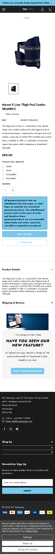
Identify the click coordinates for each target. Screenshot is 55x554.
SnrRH (9, 166)
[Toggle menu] (3, 9)
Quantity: (6, 183)
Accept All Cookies (27, 549)
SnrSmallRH (11, 174)
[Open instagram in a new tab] (10, 429)
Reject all (27, 543)
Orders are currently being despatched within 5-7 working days (27, 3)
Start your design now (27, 371)
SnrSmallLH (11, 178)
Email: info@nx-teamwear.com (19, 421)
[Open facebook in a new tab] (4, 429)
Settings (27, 537)
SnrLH (8, 170)
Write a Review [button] (12, 114)
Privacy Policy (32, 531)
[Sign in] (42, 9)
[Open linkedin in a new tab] (17, 429)
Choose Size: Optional (13, 161)
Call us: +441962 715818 (18, 418)
